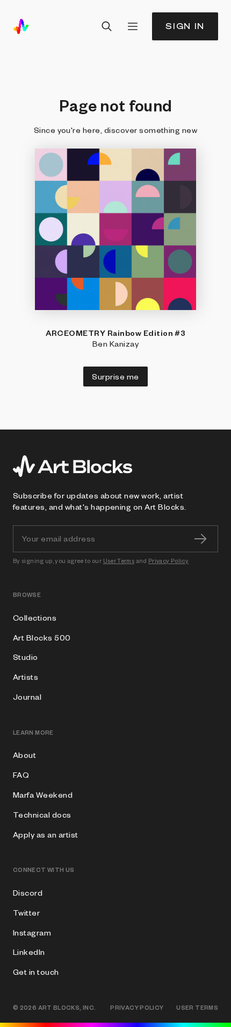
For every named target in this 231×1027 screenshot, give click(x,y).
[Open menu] (132, 26)
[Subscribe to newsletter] (200, 538)
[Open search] (106, 26)
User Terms (119, 560)
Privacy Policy (168, 560)
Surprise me (115, 376)
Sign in (185, 26)
